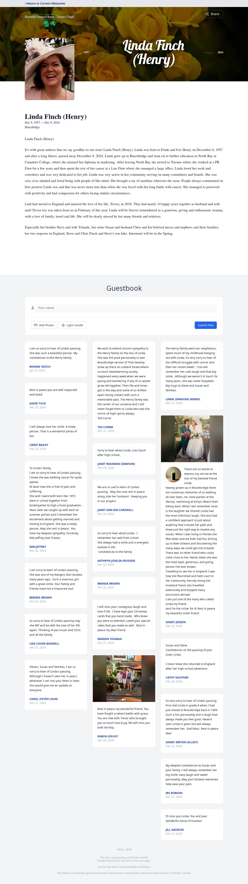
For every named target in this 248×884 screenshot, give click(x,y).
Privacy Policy (113, 860)
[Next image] (151, 678)
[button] (124, 678)
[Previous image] (96, 678)
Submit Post (206, 325)
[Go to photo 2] (125, 699)
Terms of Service (135, 860)
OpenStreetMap (128, 867)
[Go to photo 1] (123, 700)
